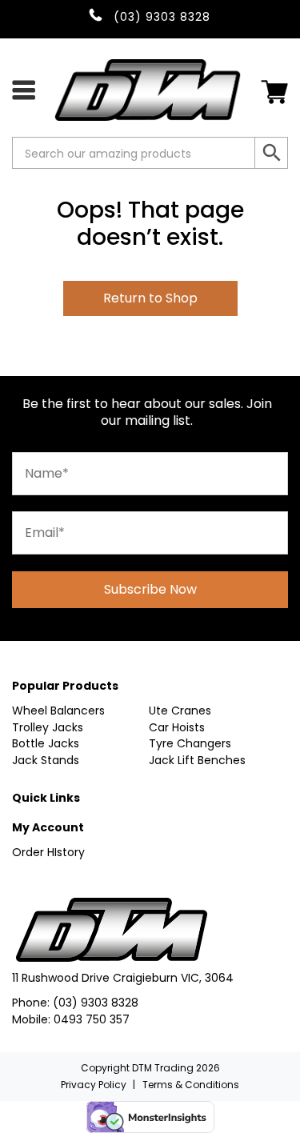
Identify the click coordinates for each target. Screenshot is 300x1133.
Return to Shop (150, 298)
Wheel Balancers (58, 711)
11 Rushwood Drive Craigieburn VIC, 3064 (123, 978)
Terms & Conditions (190, 1084)
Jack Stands (45, 760)
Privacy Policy (93, 1084)
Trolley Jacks (47, 727)
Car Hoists (177, 727)
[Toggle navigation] (23, 89)
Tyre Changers (190, 743)
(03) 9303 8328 (95, 1003)
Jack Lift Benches (197, 760)
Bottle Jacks (45, 743)
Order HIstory (48, 852)
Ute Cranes (180, 711)
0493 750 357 (92, 1019)
